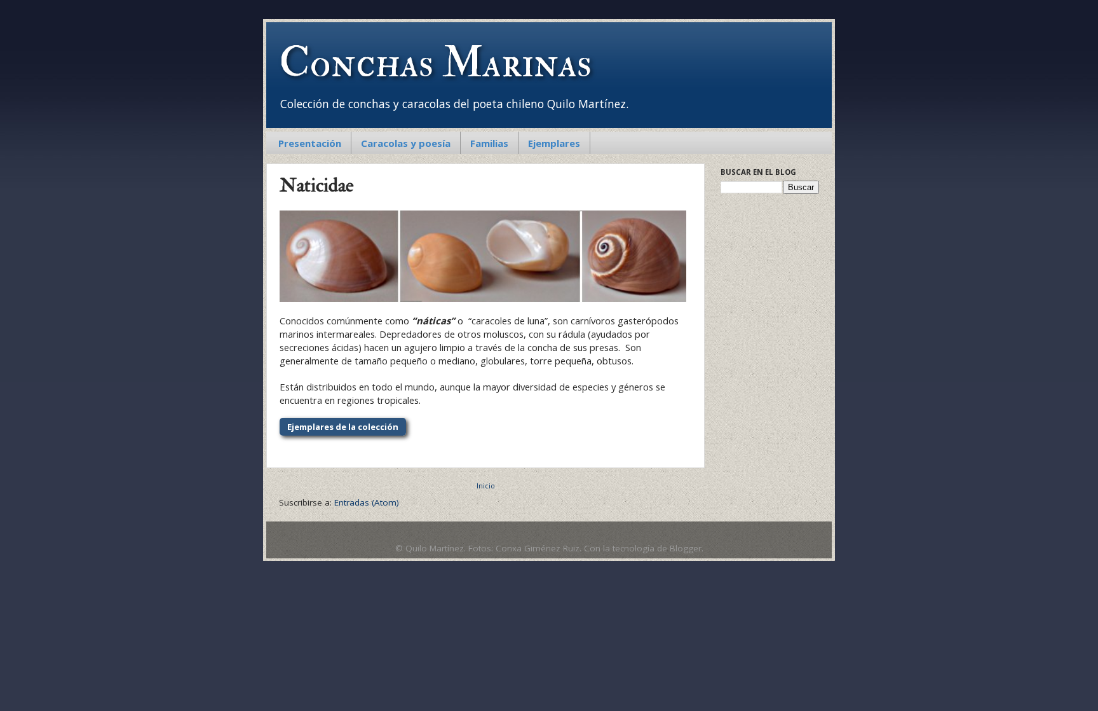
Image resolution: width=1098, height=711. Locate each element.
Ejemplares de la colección (342, 426)
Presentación (309, 143)
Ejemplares (554, 143)
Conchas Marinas (435, 63)
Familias (489, 143)
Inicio (486, 485)
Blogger (686, 548)
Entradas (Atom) (366, 502)
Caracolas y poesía (406, 143)
